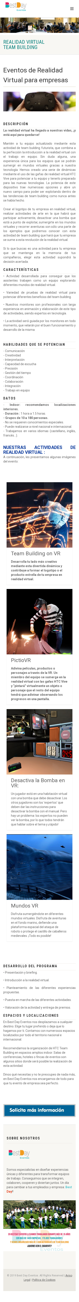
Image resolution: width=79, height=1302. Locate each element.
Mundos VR (24, 906)
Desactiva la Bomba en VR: (38, 783)
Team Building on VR (35, 553)
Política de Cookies (44, 1279)
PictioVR (21, 660)
